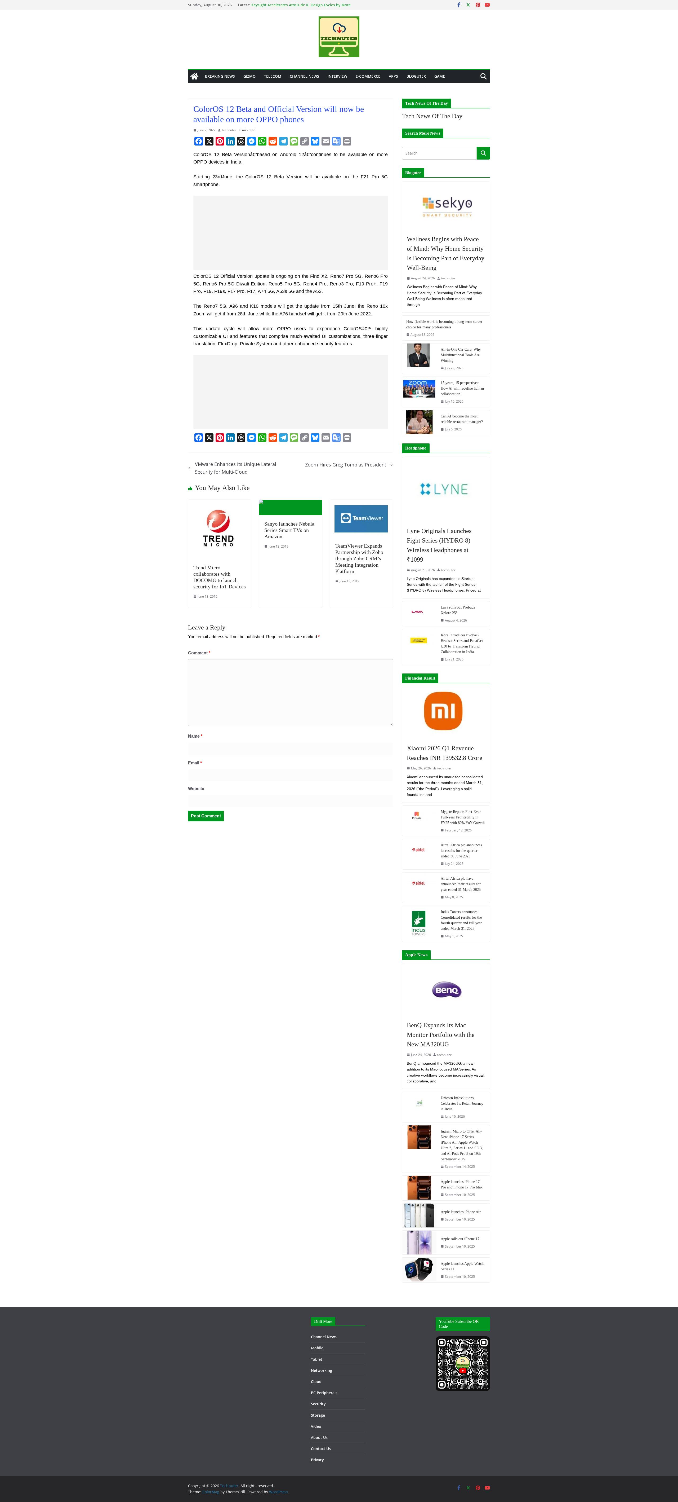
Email (195, 763)
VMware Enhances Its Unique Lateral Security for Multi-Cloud (235, 468)
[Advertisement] (290, 233)
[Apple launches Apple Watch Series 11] (419, 1270)
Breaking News (220, 76)
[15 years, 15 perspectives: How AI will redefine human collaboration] (419, 392)
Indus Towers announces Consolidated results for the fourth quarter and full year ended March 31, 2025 (461, 920)
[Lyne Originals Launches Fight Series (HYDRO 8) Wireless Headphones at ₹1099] (446, 489)
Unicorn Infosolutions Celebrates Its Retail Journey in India (462, 1103)
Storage (318, 1415)
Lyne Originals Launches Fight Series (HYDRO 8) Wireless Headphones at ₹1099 (439, 545)
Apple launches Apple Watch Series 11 (462, 1266)
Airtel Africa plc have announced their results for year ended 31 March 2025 (461, 884)
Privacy (317, 1459)
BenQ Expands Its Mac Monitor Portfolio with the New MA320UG (441, 1035)
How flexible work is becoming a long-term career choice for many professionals (444, 324)
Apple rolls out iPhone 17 (460, 1239)
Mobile (317, 1347)
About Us (319, 1437)
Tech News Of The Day (432, 116)
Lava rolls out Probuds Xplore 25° (458, 610)
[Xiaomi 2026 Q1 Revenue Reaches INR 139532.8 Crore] (446, 713)
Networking (321, 1370)
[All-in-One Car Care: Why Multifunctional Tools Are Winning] (419, 358)
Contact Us (321, 1448)
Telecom (272, 76)
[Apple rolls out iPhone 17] (419, 1242)
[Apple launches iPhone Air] (419, 1215)
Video (316, 1426)
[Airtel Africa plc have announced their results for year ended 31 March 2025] (419, 888)
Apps (393, 76)
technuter (229, 130)
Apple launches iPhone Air (461, 1212)
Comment (199, 653)
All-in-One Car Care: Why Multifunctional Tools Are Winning (461, 355)
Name (195, 736)
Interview (337, 76)
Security (318, 1403)
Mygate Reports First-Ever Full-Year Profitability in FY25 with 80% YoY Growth (463, 817)
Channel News (304, 76)
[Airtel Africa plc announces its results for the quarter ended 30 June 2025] (419, 854)
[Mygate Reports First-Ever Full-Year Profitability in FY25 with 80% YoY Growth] (419, 821)
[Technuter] (194, 76)
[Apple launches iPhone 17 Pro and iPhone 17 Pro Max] (419, 1188)
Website (196, 788)
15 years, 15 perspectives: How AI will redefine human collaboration (462, 388)
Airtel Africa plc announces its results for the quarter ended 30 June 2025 (461, 850)
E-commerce (368, 76)
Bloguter (416, 76)
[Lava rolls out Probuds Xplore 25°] (419, 613)
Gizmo (249, 76)
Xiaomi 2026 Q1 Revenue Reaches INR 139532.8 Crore (444, 753)
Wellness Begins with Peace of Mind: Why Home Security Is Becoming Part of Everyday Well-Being (445, 253)
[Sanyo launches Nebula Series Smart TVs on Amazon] (290, 503)
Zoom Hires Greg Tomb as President (345, 464)
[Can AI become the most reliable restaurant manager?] (419, 422)
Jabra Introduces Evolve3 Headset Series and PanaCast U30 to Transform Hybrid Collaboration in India (462, 643)
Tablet (316, 1359)
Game (439, 76)
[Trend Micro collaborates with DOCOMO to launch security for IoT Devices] (219, 503)
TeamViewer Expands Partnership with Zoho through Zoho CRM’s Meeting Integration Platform (359, 558)
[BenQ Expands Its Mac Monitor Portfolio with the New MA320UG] (446, 989)
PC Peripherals (324, 1392)
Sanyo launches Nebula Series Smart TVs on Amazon (289, 530)
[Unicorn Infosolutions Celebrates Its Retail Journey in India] (419, 1107)
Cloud (316, 1381)
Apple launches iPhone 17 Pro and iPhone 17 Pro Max (462, 1184)
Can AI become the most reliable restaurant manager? (462, 419)
